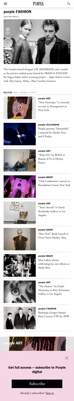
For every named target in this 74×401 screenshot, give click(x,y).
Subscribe (37, 383)
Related (8, 93)
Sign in (50, 393)
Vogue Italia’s (14, 77)
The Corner (15, 81)
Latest (32, 93)
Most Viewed (20, 93)
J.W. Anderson (44, 69)
